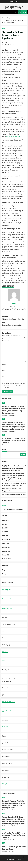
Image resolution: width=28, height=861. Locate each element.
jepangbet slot (6, 711)
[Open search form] (15, 12)
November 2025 (6, 551)
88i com (4, 505)
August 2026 (5, 520)
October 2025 (5, 555)
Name (4, 364)
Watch (24, 12)
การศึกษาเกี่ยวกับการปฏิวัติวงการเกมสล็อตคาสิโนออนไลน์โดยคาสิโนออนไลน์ (13, 440)
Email (4, 370)
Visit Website (8, 310)
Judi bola (4, 617)
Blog (4, 28)
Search (4, 450)
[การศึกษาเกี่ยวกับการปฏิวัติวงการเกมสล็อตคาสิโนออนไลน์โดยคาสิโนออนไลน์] (14, 435)
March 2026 (5, 536)
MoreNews (10, 859)
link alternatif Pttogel (8, 701)
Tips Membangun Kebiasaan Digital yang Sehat (14, 494)
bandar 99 (5, 688)
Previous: (13, 318)
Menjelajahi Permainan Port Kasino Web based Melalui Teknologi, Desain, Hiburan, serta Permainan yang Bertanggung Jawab (13, 409)
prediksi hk (5, 743)
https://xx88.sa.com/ (13, 136)
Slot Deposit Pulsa (7, 750)
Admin (5, 42)
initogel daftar (6, 784)
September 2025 (6, 559)
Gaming (4, 574)
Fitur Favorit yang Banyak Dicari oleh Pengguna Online (14, 847)
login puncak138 (7, 763)
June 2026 (5, 528)
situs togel (5, 631)
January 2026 (5, 543)
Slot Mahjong (6, 645)
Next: (12, 324)
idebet (4, 638)
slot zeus (5, 651)
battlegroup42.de (7, 599)
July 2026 (4, 524)
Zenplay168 (5, 670)
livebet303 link (6, 727)
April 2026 (5, 532)
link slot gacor (6, 590)
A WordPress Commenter (9, 509)
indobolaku (5, 777)
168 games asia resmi (8, 624)
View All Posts (20, 310)
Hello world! (20, 509)
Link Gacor (5, 720)
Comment (5, 341)
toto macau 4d (6, 681)
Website (4, 377)
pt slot (4, 695)
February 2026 (6, 539)
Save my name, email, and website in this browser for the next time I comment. (14, 385)
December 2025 (6, 547)
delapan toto (6, 756)
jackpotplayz (14, 6)
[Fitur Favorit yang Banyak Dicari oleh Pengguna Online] (14, 843)
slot (3, 661)
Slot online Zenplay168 (9, 679)
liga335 (4, 736)
